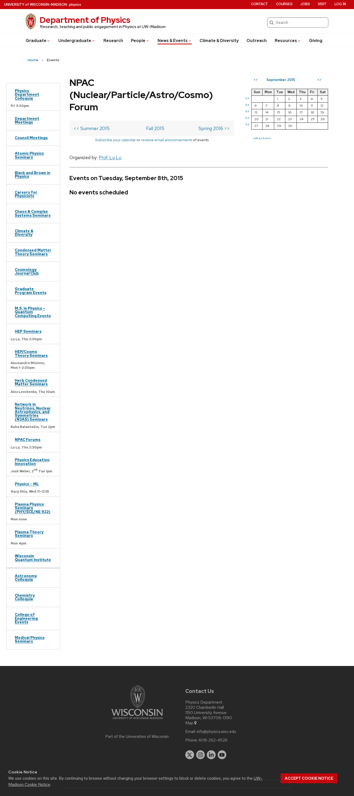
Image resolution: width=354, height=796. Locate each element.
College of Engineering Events (26, 618)
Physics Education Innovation (32, 461)
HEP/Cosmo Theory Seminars (31, 353)
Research (113, 40)
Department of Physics (85, 19)
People (138, 40)
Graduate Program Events (30, 290)
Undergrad (74, 40)
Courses (284, 4)
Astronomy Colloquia (26, 577)
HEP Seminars (28, 331)
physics (75, 4)
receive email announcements (166, 139)
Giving (315, 40)
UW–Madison (35, 4)
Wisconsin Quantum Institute (33, 557)
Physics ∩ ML (27, 483)
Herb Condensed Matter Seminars (31, 382)
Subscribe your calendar (115, 139)
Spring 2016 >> (214, 128)
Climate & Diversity (219, 40)
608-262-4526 (213, 740)
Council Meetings (31, 137)
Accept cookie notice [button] (309, 778)
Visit (322, 4)
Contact (259, 4)
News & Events (173, 40)
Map (189, 723)
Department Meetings (27, 120)
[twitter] (189, 754)
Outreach (256, 40)
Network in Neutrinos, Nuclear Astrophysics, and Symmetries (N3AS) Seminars (33, 412)
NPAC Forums (27, 439)
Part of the (137, 736)
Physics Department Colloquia (27, 94)
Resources (286, 40)
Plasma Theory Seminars (29, 533)
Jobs (305, 4)
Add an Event (262, 138)
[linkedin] (211, 754)
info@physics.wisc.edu (216, 731)
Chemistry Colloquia (25, 597)
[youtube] (222, 754)
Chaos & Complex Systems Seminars (33, 213)
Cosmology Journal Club (27, 271)
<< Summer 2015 (92, 128)
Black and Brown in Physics (32, 174)
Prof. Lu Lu (110, 157)
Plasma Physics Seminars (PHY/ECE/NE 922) (32, 508)
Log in (340, 4)
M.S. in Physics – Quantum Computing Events (33, 312)
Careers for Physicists (26, 194)
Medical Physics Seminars (30, 639)
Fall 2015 (155, 128)
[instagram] (200, 754)
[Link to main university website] (137, 720)
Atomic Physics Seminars (29, 155)
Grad (36, 40)
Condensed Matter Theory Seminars (33, 252)
